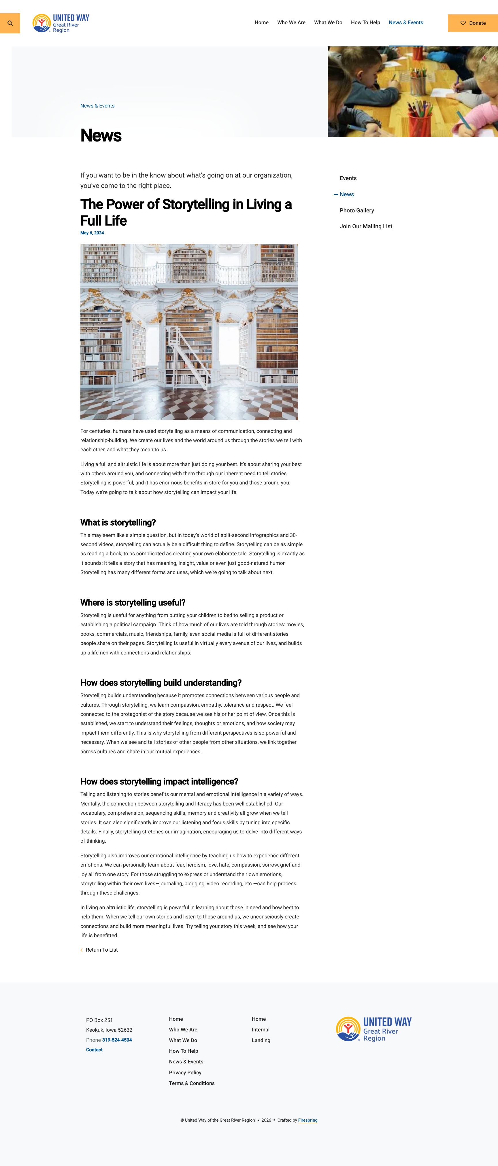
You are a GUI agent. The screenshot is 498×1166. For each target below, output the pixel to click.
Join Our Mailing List (366, 226)
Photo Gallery (357, 210)
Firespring (308, 1120)
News (347, 194)
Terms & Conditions (192, 1083)
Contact (94, 1049)
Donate (477, 23)
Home (262, 23)
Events (348, 178)
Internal (260, 1030)
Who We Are (291, 23)
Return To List (101, 950)
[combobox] (32, 23)
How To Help (365, 23)
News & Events (406, 23)
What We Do (328, 23)
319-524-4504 (117, 1040)
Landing (261, 1040)
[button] (10, 23)
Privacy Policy (185, 1073)
